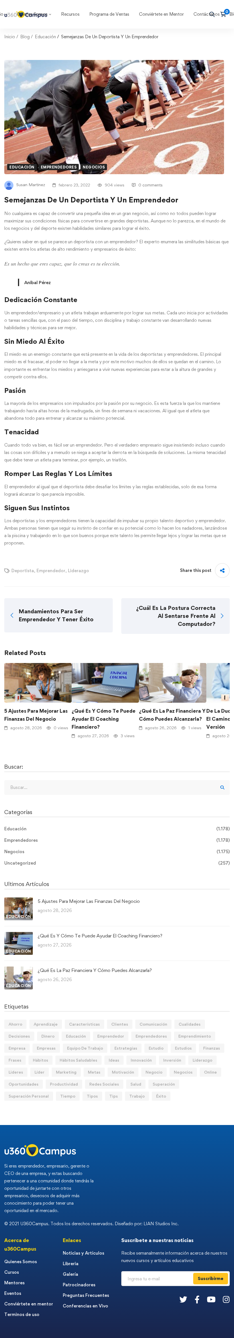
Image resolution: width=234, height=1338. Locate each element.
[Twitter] (183, 1299)
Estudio (156, 1048)
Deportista (22, 570)
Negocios (94, 167)
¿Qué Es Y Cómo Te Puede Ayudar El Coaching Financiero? (104, 719)
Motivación (123, 1072)
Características (84, 1024)
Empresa (17, 1048)
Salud (135, 1084)
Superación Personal (29, 1096)
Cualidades (190, 1024)
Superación (164, 1084)
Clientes (119, 1024)
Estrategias (125, 1048)
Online (210, 1072)
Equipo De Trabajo (85, 1048)
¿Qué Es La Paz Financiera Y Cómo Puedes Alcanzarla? (172, 715)
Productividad (64, 1084)
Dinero (48, 1036)
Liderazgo (78, 570)
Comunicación (153, 1024)
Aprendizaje (46, 1024)
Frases (15, 1060)
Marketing (66, 1072)
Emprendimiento (194, 1036)
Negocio (154, 1072)
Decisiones (19, 1036)
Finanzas (211, 1048)
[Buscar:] (117, 787)
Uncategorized (117, 863)
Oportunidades (24, 1084)
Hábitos (40, 1060)
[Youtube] (211, 1299)
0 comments (150, 184)
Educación (45, 36)
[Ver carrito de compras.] (225, 14)
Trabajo (137, 1096)
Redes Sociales (104, 1084)
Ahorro (15, 1024)
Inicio (9, 36)
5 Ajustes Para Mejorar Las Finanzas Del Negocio (36, 715)
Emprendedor (51, 570)
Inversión (172, 1060)
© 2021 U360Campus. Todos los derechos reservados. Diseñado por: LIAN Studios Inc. (91, 1223)
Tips (113, 1096)
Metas (94, 1072)
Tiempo (67, 1096)
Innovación (141, 1060)
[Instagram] (226, 1299)
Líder (40, 1072)
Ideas (114, 1060)
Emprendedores (59, 167)
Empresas (46, 1048)
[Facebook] (197, 1299)
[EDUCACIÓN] (18, 901)
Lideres (16, 1072)
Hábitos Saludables (78, 1060)
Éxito (161, 1096)
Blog (25, 36)
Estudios (183, 1048)
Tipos (92, 1096)
